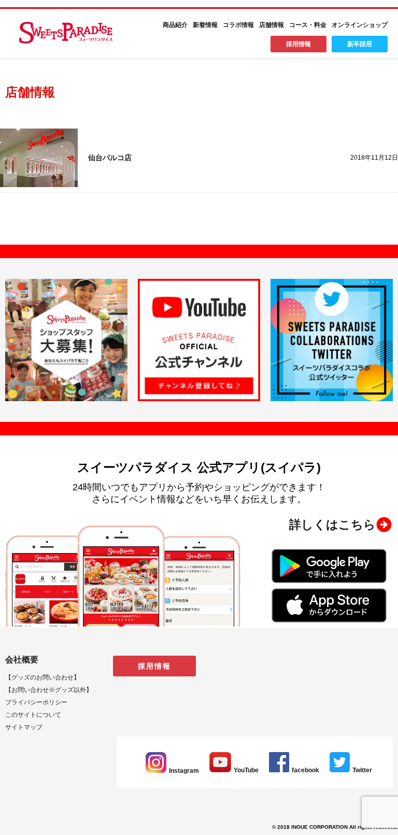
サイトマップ (23, 727)
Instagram (184, 770)
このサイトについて (33, 714)
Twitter (362, 770)
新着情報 (205, 25)
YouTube (246, 770)
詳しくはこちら (332, 524)
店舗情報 (271, 25)
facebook (305, 770)
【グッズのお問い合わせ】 (42, 677)
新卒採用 (359, 44)
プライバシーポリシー (36, 702)
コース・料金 (307, 25)
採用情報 (298, 44)
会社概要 (21, 659)
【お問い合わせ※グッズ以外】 (48, 690)
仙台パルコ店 (110, 157)
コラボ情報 (238, 25)
